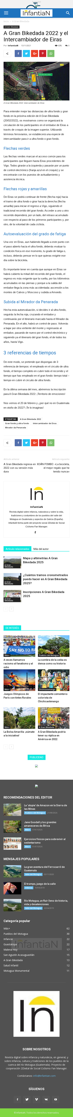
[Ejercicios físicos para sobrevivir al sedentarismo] (12, 843)
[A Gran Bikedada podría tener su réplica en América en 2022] (54, 718)
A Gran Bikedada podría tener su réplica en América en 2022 (52, 735)
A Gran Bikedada (20, 21)
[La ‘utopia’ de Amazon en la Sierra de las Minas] (12, 810)
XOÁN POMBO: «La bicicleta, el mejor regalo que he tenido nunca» (53, 468)
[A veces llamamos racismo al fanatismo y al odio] (19, 646)
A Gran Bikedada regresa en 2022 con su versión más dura (20, 468)
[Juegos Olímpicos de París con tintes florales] (19, 680)
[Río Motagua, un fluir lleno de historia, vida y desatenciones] (12, 905)
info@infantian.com (44, 1075)
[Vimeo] (36, 1099)
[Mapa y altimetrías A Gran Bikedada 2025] (12, 562)
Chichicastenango (47, 689)
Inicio (6, 21)
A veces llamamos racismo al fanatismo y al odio (18, 663)
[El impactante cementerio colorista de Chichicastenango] (54, 680)
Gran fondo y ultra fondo (17, 423)
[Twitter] (26, 1099)
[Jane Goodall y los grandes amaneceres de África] (12, 827)
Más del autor (41, 549)
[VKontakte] (46, 1099)
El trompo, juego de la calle (40, 883)
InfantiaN (13, 45)
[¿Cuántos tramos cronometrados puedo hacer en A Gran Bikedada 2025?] (12, 579)
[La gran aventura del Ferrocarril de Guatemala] (12, 871)
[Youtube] (55, 1099)
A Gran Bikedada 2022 (30, 419)
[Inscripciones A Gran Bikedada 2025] (12, 596)
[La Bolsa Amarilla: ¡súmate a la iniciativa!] (19, 718)
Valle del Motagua (33, 874)
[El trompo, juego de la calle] (12, 888)
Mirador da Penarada (15, 427)
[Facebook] (37, 533)
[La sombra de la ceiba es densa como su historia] (54, 646)
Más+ (7, 655)
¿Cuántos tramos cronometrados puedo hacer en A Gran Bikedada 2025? (45, 579)
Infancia (28, 887)
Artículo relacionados (17, 549)
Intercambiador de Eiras (45, 423)
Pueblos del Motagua (49, 655)
